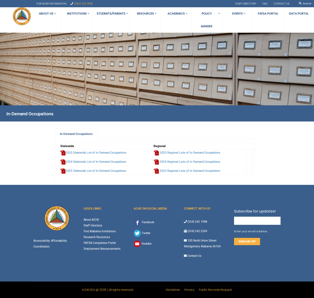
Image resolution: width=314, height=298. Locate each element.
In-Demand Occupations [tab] (76, 134)
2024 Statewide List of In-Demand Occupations (96, 161)
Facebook (148, 222)
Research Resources (97, 237)
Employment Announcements (102, 248)
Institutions (77, 13)
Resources (145, 13)
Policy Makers (206, 19)
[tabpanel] (157, 161)
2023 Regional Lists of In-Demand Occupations (190, 171)
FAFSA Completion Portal (100, 243)
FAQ (264, 3)
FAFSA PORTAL (268, 13)
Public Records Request (215, 290)
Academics (176, 13)
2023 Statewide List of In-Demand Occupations (96, 171)
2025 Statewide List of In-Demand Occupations (96, 152)
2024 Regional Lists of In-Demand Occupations (190, 161)
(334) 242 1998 (83, 3)
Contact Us (281, 3)
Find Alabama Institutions (100, 231)
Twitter (145, 233)
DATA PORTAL (299, 13)
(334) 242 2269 (197, 231)
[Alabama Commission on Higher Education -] (22, 16)
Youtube (146, 243)
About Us (46, 13)
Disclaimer (175, 290)
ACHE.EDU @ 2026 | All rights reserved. (124, 290)
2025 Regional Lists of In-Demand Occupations (190, 152)
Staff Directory (245, 3)
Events (237, 13)
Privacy (191, 290)
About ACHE (91, 219)
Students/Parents (111, 13)
